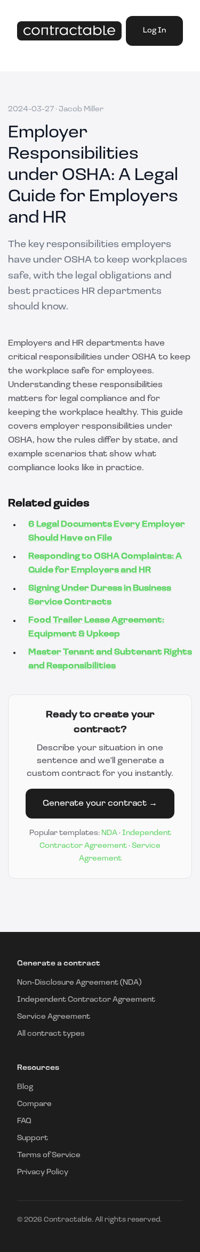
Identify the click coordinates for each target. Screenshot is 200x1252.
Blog (25, 1087)
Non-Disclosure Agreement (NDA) (79, 983)
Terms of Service (49, 1155)
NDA (109, 833)
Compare (34, 1104)
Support (32, 1138)
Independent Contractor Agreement (86, 1000)
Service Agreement (53, 1017)
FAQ (24, 1121)
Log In (154, 31)
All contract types (51, 1034)
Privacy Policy (42, 1172)
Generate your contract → (100, 803)
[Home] (69, 31)
